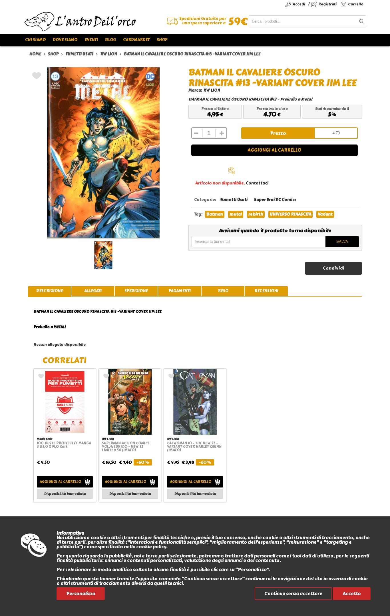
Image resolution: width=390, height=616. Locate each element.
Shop (162, 40)
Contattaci (257, 183)
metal (236, 214)
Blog (110, 40)
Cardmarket (136, 40)
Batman (214, 214)
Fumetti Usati (234, 200)
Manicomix (44, 439)
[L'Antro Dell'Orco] (109, 21)
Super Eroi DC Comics (275, 200)
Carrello (355, 4)
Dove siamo (65, 40)
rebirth (255, 214)
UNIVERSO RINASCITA (290, 214)
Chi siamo (35, 40)
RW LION (211, 90)
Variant (325, 214)
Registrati (327, 4)
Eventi (91, 40)
